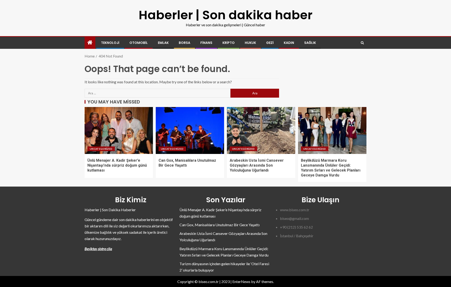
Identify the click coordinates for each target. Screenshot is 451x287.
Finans (206, 42)
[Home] (90, 42)
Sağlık (310, 42)
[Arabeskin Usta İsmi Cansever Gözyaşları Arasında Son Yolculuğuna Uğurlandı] (261, 130)
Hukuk (250, 42)
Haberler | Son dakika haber (225, 14)
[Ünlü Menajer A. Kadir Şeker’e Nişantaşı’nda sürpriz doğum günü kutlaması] (119, 130)
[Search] (362, 42)
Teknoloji (110, 42)
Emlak (163, 42)
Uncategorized (101, 148)
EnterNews (241, 281)
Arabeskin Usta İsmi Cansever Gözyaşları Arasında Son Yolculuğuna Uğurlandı (257, 165)
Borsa (184, 42)
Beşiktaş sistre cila (98, 248)
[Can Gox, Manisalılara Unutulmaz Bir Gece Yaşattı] (190, 130)
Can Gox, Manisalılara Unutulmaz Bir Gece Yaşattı (219, 224)
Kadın (289, 42)
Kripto (228, 42)
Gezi (270, 42)
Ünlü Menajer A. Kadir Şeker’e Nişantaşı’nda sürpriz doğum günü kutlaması (117, 165)
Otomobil (138, 42)
